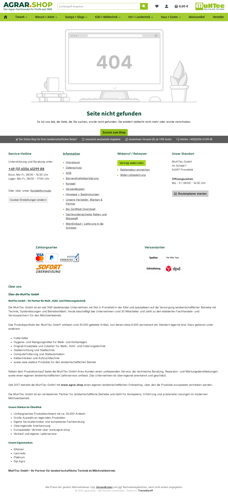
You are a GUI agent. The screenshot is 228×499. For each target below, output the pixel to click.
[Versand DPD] (173, 268)
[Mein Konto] (167, 6)
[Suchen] (144, 6)
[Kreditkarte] (40, 257)
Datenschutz (74, 167)
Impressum (73, 162)
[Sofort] (49, 268)
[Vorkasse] (69, 257)
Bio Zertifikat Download (80, 209)
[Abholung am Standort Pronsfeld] (153, 268)
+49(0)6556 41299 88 (200, 139)
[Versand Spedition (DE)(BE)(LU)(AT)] (153, 257)
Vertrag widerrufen (132, 163)
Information (71, 153)
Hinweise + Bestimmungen (82, 194)
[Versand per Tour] (173, 257)
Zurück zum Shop (114, 132)
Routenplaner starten (192, 193)
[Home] (5, 17)
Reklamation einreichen (135, 169)
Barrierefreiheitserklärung (82, 178)
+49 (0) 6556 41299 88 (26, 169)
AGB (68, 173)
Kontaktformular (40, 190)
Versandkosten (75, 189)
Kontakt (70, 183)
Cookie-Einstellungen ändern (28, 200)
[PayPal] (51, 257)
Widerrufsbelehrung (133, 175)
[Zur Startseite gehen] (27, 6)
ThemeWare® (145, 490)
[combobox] (98, 6)
